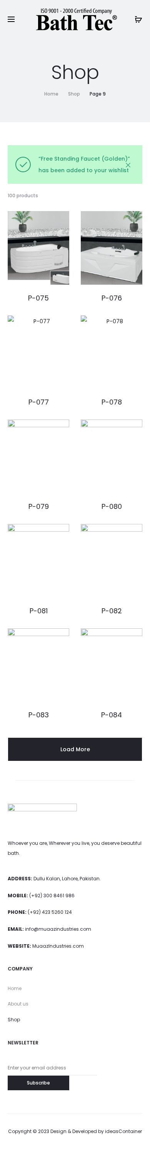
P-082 (112, 611)
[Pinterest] (92, 1152)
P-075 (38, 298)
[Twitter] (41, 1152)
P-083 (38, 715)
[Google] (109, 1152)
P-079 (38, 506)
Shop (74, 94)
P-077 (38, 402)
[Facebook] (58, 1152)
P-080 (112, 506)
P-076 (112, 298)
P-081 (39, 611)
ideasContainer (123, 1131)
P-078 (112, 402)
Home (51, 94)
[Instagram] (75, 1152)
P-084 (111, 715)
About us (18, 1003)
